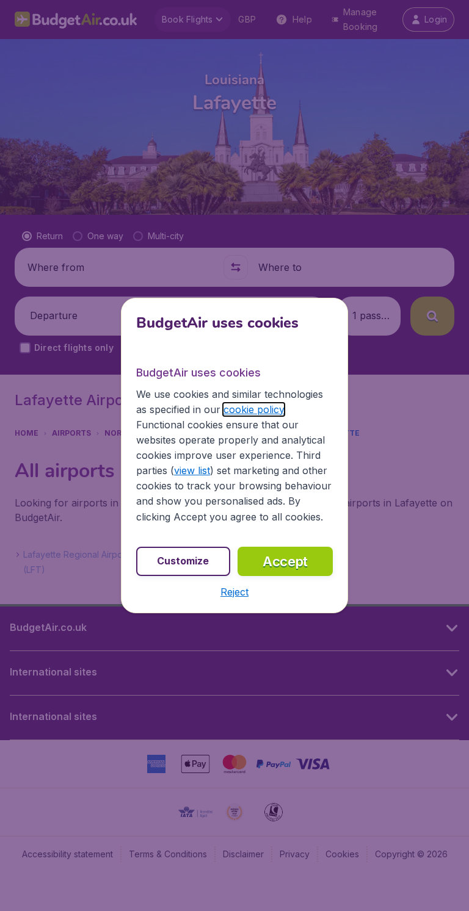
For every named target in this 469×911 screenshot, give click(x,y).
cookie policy (254, 409)
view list (192, 470)
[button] (234, 592)
